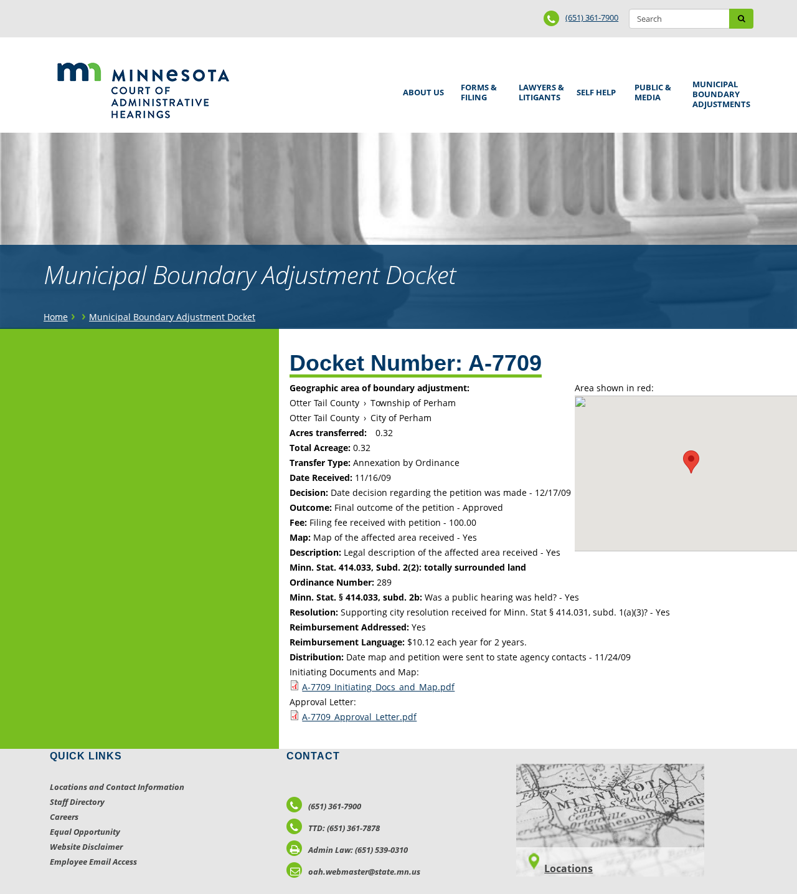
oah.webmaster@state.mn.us (364, 871)
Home (56, 317)
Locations (568, 868)
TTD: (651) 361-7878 (344, 828)
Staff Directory (77, 801)
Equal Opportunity (85, 831)
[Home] (143, 90)
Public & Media (650, 90)
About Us (421, 88)
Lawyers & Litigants (539, 90)
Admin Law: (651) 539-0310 (358, 849)
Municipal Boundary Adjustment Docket (172, 317)
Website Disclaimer (86, 846)
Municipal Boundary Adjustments (719, 94)
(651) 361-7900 (591, 17)
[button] (691, 461)
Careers (64, 816)
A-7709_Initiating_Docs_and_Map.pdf (378, 687)
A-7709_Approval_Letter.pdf (359, 717)
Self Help (594, 88)
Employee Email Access (93, 861)
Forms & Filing (476, 90)
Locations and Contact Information (117, 786)
